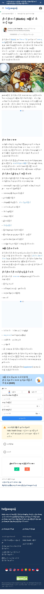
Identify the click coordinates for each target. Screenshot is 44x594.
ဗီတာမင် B (23, 39)
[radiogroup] (22, 392)
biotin (13, 39)
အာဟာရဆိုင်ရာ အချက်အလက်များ (25, 13)
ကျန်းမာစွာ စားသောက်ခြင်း (7, 13)
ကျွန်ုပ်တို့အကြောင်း (28, 544)
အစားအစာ (15, 276)
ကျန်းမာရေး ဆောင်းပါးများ (8, 529)
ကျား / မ (4, 388)
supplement (28, 367)
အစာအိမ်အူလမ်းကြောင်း (20, 163)
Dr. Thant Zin (18, 28)
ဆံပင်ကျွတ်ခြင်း (25, 202)
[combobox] (37, 406)
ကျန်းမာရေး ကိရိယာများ (29, 529)
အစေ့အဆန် (7, 335)
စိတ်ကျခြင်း (7, 225)
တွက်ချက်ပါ (22, 418)
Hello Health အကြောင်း (29, 540)
